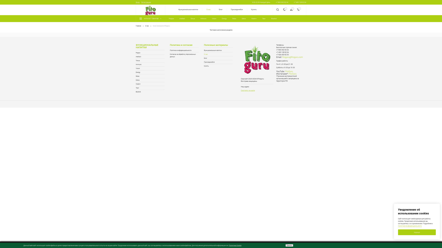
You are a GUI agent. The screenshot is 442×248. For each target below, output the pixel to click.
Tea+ (137, 88)
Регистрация (146, 2)
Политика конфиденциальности (180, 50)
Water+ (138, 84)
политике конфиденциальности (410, 226)
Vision (138, 68)
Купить (254, 9)
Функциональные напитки (188, 9)
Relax (137, 76)
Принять (289, 245)
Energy (138, 72)
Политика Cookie (235, 245)
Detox (138, 80)
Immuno (138, 64)
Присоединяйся (237, 9)
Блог (220, 9)
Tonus (138, 60)
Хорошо (417, 232)
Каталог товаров (151, 19)
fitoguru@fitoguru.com (292, 57)
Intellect (138, 57)
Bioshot (138, 92)
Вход (138, 2)
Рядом (138, 53)
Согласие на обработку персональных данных (183, 55)
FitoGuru (289, 71)
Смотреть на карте (248, 90)
